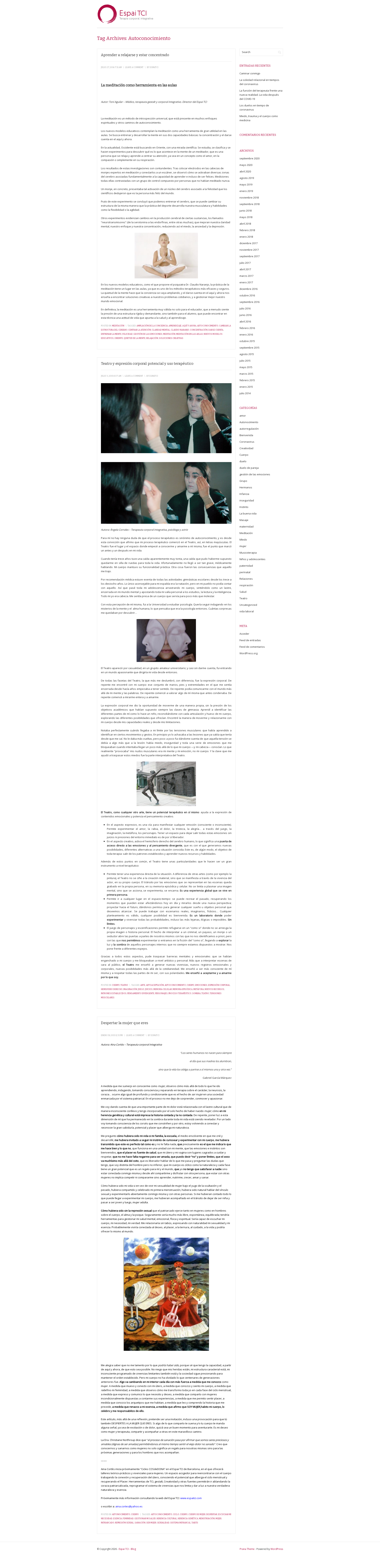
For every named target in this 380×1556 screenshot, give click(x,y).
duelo (242, 461)
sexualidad (163, 1523)
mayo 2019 (245, 184)
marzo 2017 (246, 276)
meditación (169, 334)
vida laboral (246, 611)
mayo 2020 (245, 165)
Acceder (244, 633)
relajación (152, 338)
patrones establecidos (113, 993)
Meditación (118, 326)
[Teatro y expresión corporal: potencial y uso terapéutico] (166, 418)
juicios (149, 989)
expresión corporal (219, 985)
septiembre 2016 (249, 302)
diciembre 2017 (248, 243)
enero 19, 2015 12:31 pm (112, 1035)
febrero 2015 (247, 380)
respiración (246, 585)
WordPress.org (248, 653)
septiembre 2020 (249, 158)
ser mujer (151, 1523)
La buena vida (247, 513)
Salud (242, 592)
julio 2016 (245, 308)
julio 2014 (245, 393)
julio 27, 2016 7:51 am (111, 67)
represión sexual (124, 1523)
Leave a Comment (134, 67)
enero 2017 (246, 282)
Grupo (243, 481)
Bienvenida (246, 435)
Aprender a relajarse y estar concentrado (135, 55)
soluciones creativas (171, 338)
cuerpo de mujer (196, 1514)
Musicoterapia (248, 552)
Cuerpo (116, 985)
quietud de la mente (134, 338)
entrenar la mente (111, 334)
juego (141, 989)
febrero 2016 (247, 328)
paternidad (246, 565)
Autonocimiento (121, 1514)
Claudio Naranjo (180, 330)
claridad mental (161, 330)
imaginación (130, 989)
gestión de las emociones (147, 334)
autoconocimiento (207, 326)
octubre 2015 (247, 341)
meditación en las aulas (189, 334)
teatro (205, 993)
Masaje (243, 520)
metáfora (198, 989)
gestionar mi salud (145, 1518)
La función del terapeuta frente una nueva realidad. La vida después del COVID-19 (260, 95)
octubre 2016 (247, 295)
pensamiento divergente (140, 993)
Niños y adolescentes (252, 559)
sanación (140, 1523)
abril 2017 (245, 269)
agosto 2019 (246, 178)
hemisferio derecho (112, 989)
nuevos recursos (214, 989)
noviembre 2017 (249, 249)
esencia (117, 1518)
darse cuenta (215, 330)
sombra (196, 993)
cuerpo (190, 985)
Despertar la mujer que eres (124, 1023)
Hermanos (245, 487)
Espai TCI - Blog (127, 1549)
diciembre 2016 (248, 289)
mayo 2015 (245, 367)
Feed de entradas (250, 640)
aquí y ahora (189, 326)
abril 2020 (245, 171)
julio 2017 (245, 263)
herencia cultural (167, 1518)
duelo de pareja (249, 468)
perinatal (244, 572)
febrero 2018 (247, 230)
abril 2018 (245, 223)
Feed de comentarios (252, 646)
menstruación (207, 1518)
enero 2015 (246, 387)
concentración (199, 330)
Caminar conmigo (249, 73)
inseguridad (246, 500)
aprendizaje (175, 326)
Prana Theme (247, 1549)
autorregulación (249, 428)
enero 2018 (246, 236)
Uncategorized (248, 605)
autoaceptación (155, 985)
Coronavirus (246, 441)
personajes (161, 993)
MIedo (243, 539)
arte (142, 985)
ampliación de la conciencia (152, 326)
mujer (218, 1518)
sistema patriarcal (180, 1523)
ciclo (176, 1514)
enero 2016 (246, 334)
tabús (195, 1523)
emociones (201, 985)
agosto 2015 (246, 354)
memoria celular (162, 989)
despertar (211, 1514)
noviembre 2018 (249, 197)
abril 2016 (245, 321)
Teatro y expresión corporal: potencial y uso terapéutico (147, 363)
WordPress (277, 1549)
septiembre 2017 (249, 256)
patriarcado (107, 1523)
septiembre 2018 (249, 204)
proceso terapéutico (179, 993)
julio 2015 (245, 360)
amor (242, 415)
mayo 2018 (245, 217)
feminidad (128, 1518)
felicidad (127, 334)
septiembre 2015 (249, 347)
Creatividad (246, 448)
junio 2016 (245, 315)
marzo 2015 (246, 373)
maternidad (246, 526)
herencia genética (188, 1518)
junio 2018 (245, 210)
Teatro (124, 985)
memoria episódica (183, 989)
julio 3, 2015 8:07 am (111, 376)
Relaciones (246, 578)
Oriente (118, 338)
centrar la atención (139, 330)
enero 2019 (246, 191)
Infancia (244, 494)
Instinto (243, 507)
